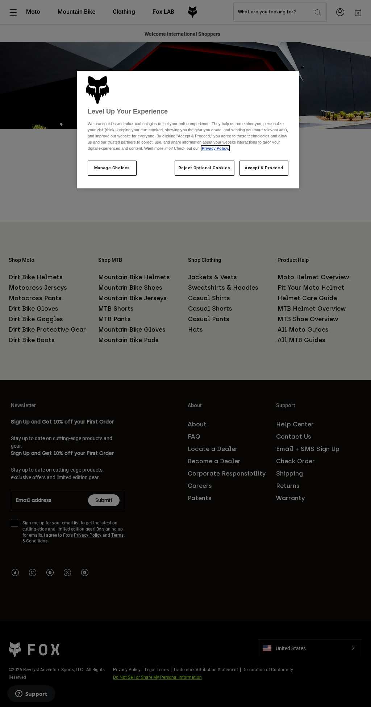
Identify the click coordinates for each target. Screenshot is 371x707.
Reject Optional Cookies (204, 167)
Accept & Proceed (264, 167)
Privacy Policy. (215, 148)
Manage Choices (112, 167)
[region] (188, 130)
